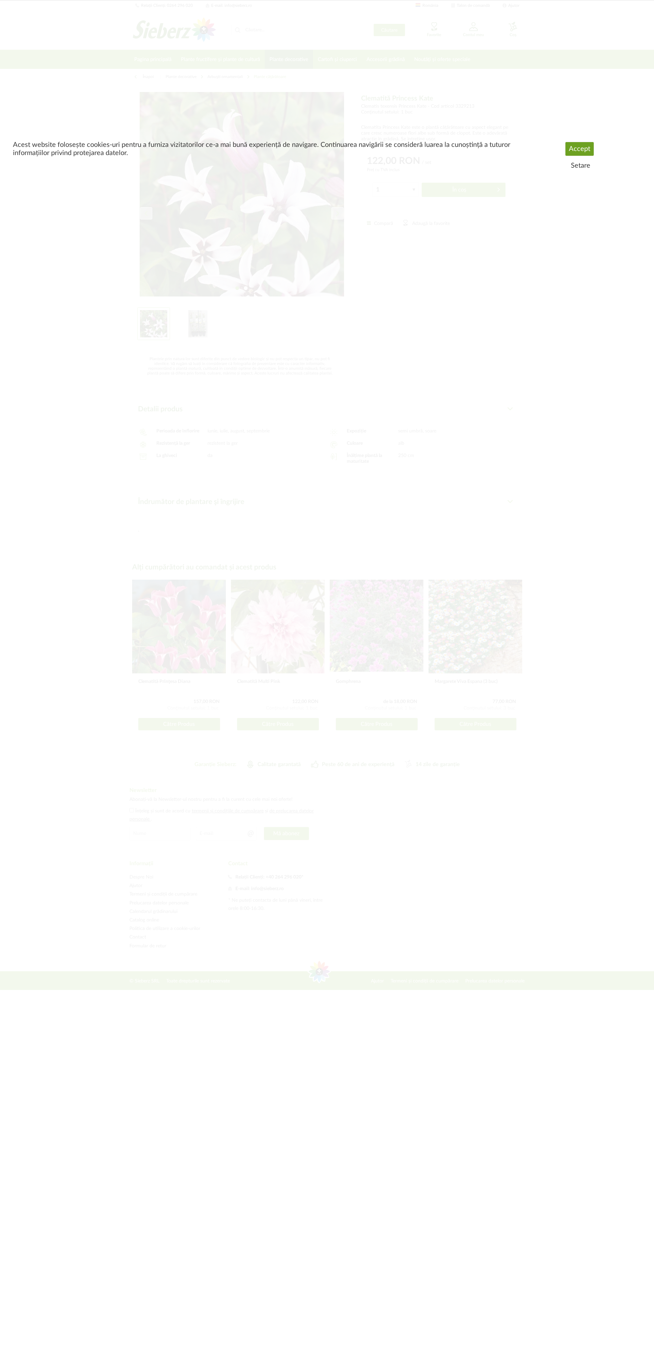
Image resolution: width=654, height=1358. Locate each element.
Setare (580, 165)
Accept (579, 149)
